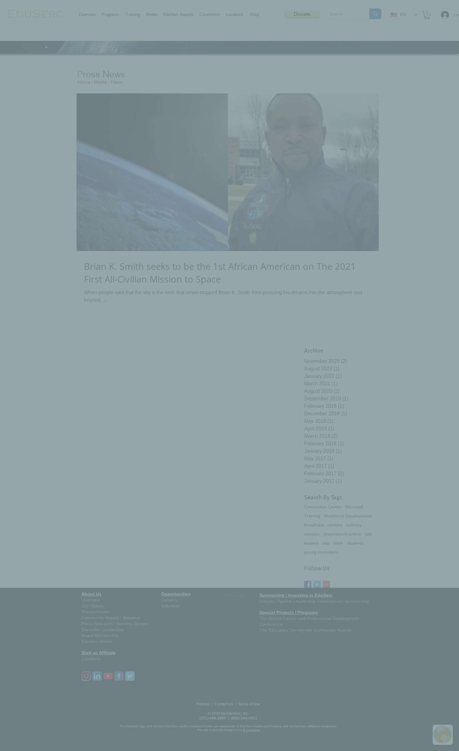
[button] (331, 312)
